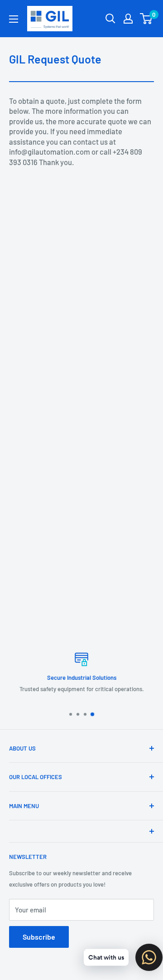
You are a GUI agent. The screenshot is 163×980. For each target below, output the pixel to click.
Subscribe (39, 936)
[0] (146, 18)
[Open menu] (13, 19)
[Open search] (110, 19)
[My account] (128, 19)
